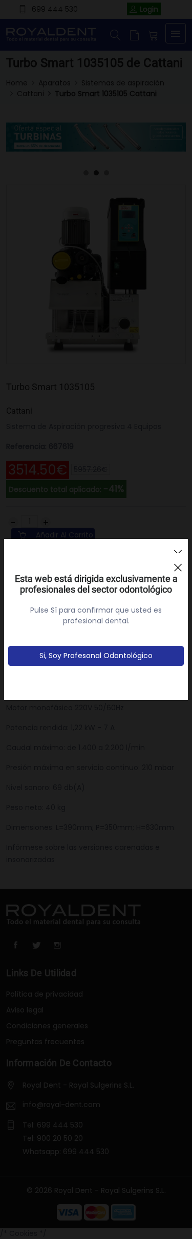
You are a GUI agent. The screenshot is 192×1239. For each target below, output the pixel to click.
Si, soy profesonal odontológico (96, 655)
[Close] (177, 563)
